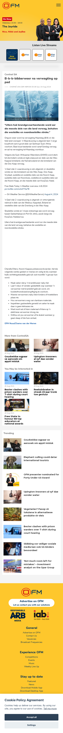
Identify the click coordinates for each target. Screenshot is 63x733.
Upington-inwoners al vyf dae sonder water (45, 359)
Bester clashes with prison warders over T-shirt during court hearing (16, 393)
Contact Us (31, 635)
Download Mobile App (31, 687)
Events (31, 660)
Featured (31, 681)
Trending (9, 433)
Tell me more (50, 708)
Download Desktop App (31, 690)
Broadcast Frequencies (31, 642)
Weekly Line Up (31, 666)
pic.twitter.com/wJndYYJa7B (17, 189)
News (31, 684)
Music (31, 663)
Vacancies (31, 639)
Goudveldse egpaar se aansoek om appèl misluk (16, 359)
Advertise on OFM (31, 632)
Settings (31, 725)
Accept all (31, 717)
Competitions (31, 657)
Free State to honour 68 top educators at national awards (14, 420)
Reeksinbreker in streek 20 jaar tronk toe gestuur (45, 392)
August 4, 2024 (51, 194)
